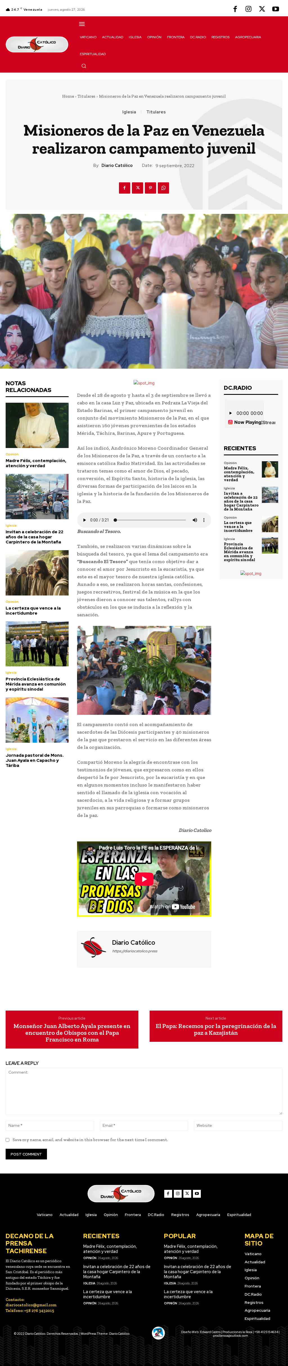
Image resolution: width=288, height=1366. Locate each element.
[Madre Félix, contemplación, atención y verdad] (37, 425)
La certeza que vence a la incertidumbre (33, 610)
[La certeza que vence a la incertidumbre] (37, 572)
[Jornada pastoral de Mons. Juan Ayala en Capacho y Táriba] (37, 720)
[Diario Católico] (94, 948)
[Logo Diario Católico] (37, 44)
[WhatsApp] (163, 188)
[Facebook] (235, 9)
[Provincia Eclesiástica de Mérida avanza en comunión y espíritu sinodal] (37, 644)
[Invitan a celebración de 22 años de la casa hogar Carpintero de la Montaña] (37, 496)
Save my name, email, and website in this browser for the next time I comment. (90, 1139)
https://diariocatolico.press (134, 951)
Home (68, 96)
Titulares (86, 96)
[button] (83, 65)
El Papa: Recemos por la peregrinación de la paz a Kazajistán (216, 1029)
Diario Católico (117, 165)
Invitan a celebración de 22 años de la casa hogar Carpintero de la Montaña (34, 537)
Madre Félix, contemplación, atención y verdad (36, 463)
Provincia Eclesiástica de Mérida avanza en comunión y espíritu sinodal (36, 684)
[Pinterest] (150, 188)
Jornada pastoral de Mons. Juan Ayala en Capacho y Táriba (35, 760)
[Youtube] (275, 9)
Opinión (12, 454)
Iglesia (129, 112)
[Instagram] (248, 9)
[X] (262, 9)
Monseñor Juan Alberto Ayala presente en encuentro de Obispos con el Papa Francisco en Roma (72, 1033)
